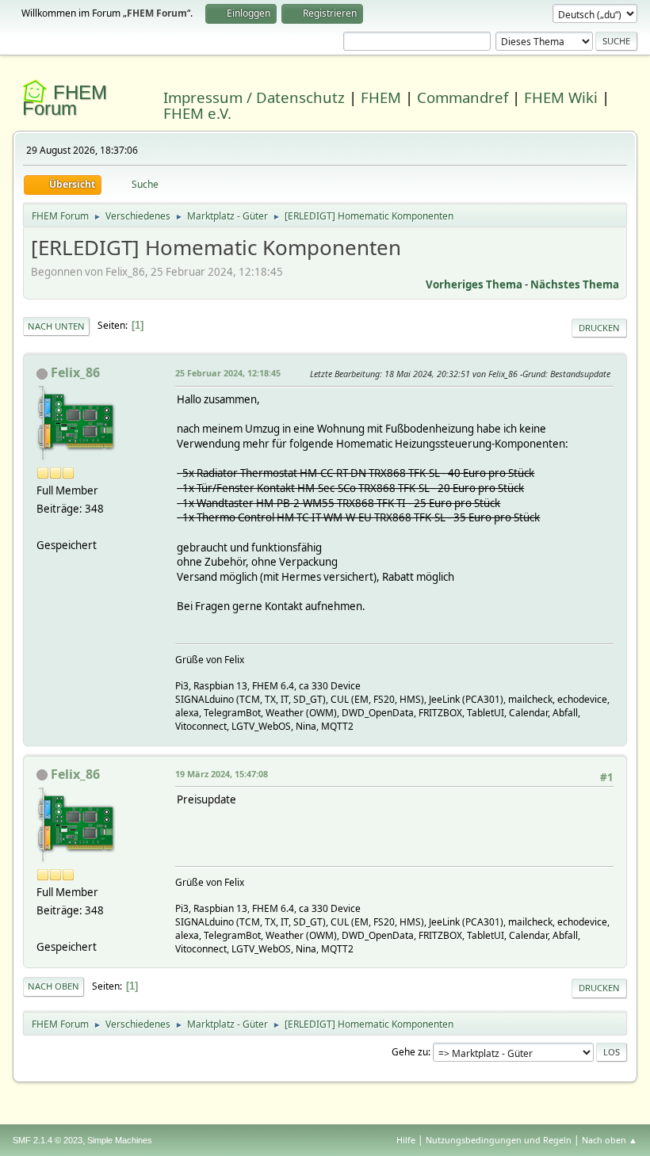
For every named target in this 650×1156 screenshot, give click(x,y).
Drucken (599, 328)
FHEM (381, 97)
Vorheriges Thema (474, 284)
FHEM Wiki (561, 97)
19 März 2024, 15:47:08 (221, 774)
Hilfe (405, 1140)
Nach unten (56, 326)
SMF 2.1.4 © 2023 (47, 1140)
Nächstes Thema (574, 284)
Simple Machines (119, 1140)
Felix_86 (75, 372)
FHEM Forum (64, 100)
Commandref (462, 97)
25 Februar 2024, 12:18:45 (228, 373)
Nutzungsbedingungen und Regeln (499, 1140)
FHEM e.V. (197, 113)
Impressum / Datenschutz (254, 97)
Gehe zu (410, 1052)
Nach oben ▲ (609, 1140)
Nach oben (53, 986)
